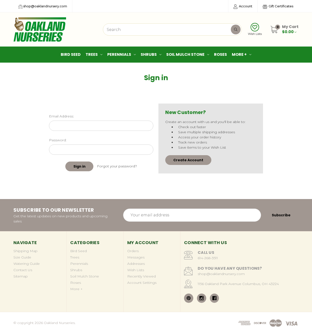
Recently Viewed (141, 276)
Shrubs (149, 54)
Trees (92, 54)
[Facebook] (214, 298)
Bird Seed (71, 54)
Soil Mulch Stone (185, 54)
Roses (220, 54)
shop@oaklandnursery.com (44, 6)
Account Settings (141, 282)
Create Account (188, 160)
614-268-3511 (208, 258)
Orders (133, 251)
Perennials (119, 54)
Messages (136, 257)
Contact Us (22, 270)
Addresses (136, 263)
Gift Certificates (280, 6)
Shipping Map (25, 251)
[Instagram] (201, 298)
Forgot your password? (117, 166)
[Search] (236, 29)
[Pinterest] (188, 298)
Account (245, 6)
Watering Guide (26, 263)
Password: (58, 140)
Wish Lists (255, 34)
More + (239, 54)
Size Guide (22, 257)
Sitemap (20, 276)
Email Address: (61, 116)
